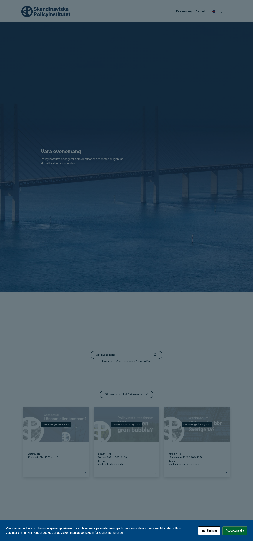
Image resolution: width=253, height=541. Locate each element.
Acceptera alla (235, 530)
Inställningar (209, 530)
